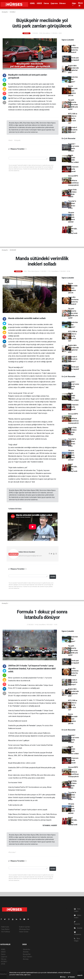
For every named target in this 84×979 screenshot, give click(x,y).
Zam (53, 87)
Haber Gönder (23, 932)
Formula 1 (24, 685)
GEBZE (39, 3)
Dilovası (62, 3)
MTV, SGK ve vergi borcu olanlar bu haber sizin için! (72, 118)
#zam (10, 140)
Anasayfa (5, 12)
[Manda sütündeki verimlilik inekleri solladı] (30, 294)
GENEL (32, 3)
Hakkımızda (5, 927)
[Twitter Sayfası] (5, 919)
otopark (27, 93)
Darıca (46, 3)
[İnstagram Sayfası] (9, 919)
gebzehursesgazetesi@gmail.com (30, 556)
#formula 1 (12, 852)
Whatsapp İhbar (24, 929)
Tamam (72, 977)
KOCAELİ (12, 12)
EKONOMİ (13, 250)
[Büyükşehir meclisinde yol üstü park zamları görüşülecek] (30, 54)
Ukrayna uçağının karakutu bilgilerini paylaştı (71, 217)
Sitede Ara (26, 949)
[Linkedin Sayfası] (17, 919)
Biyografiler (27, 954)
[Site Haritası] (25, 919)
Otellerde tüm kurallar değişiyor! (73, 79)
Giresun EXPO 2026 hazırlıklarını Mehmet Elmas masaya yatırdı (73, 180)
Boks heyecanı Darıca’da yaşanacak (73, 169)
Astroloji (25, 959)
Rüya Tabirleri (27, 957)
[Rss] (21, 919)
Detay (63, 977)
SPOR (3, 964)
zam (33, 87)
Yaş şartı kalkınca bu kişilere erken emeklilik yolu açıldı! (73, 104)
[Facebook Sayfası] (2, 919)
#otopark (17, 140)
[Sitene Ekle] (29, 919)
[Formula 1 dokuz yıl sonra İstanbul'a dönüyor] (30, 645)
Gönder (52, 159)
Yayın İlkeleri (5, 929)
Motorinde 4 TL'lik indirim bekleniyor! (72, 130)
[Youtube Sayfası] (13, 919)
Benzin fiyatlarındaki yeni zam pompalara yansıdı (72, 90)
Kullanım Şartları (24, 927)
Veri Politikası (5, 932)
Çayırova (54, 3)
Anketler (26, 952)
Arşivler (79, 928)
